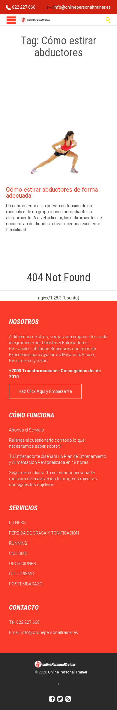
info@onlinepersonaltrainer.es (82, 7)
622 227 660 (23, 7)
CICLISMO (18, 553)
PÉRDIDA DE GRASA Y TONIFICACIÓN (44, 533)
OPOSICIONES (23, 563)
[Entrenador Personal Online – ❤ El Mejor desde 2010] (36, 19)
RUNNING (18, 543)
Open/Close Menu (11, 20)
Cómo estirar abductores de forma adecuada (52, 192)
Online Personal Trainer (67, 672)
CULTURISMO (22, 573)
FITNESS (18, 522)
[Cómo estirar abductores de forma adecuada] (58, 150)
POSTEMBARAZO (26, 584)
